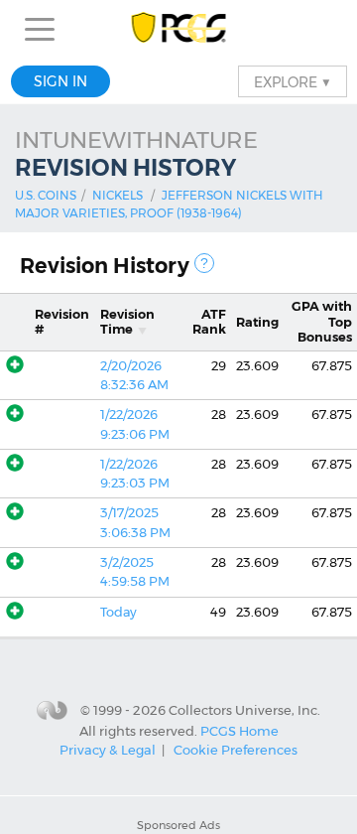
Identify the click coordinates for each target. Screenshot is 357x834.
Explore (292, 81)
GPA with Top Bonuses (322, 322)
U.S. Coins (45, 195)
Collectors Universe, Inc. (244, 710)
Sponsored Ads (178, 825)
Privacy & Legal (108, 750)
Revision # (62, 322)
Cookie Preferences (236, 750)
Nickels (117, 195)
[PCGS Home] (179, 29)
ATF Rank (209, 322)
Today (118, 612)
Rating (257, 322)
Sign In (60, 81)
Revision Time (127, 322)
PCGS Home (239, 730)
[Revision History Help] (204, 263)
